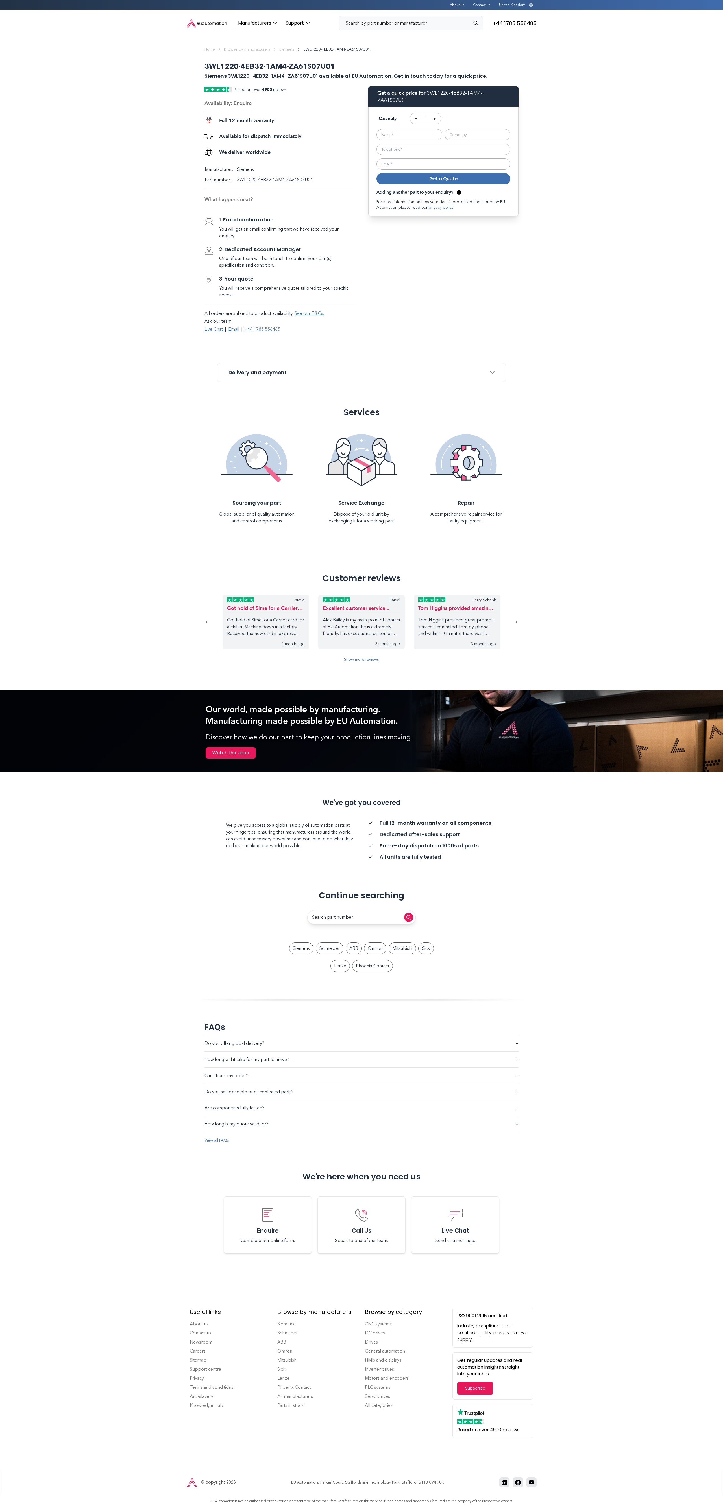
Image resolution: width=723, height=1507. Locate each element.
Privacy (197, 1378)
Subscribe (475, 1388)
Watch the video (230, 753)
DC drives (375, 1333)
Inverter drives (379, 1369)
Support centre (205, 1369)
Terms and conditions (211, 1387)
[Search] (478, 23)
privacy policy (441, 207)
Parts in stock (290, 1405)
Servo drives (377, 1396)
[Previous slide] (213, 622)
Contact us (481, 5)
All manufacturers (295, 1396)
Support (295, 23)
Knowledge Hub (206, 1405)
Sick (426, 948)
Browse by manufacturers (247, 49)
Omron (375, 948)
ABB (353, 948)
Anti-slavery (201, 1396)
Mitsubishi (402, 948)
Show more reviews (361, 659)
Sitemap (198, 1360)
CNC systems (378, 1324)
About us (457, 5)
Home (209, 49)
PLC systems (377, 1387)
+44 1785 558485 (262, 329)
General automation (385, 1351)
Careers (198, 1351)
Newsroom (201, 1342)
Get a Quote (443, 178)
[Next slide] (509, 622)
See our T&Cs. (309, 313)
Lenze (340, 965)
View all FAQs (216, 1140)
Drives (371, 1342)
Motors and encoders (387, 1378)
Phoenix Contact (372, 965)
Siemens (286, 49)
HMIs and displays (383, 1360)
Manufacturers (254, 23)
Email (233, 329)
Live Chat (213, 329)
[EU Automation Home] (206, 23)
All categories (379, 1405)
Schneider (329, 948)
